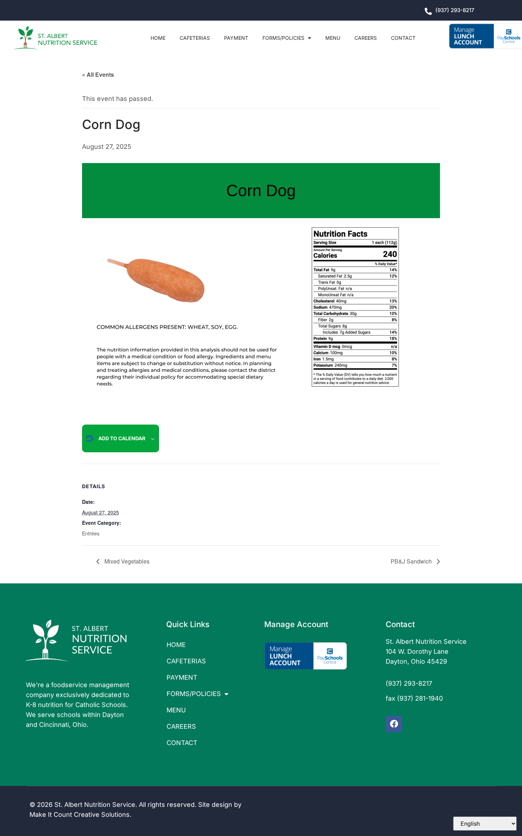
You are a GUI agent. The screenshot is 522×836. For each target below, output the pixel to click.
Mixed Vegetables (126, 561)
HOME (158, 38)
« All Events (98, 74)
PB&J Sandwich (412, 561)
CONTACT (403, 38)
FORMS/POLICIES (283, 38)
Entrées (90, 533)
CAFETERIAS (195, 38)
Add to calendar (121, 438)
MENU (332, 38)
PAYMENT (236, 38)
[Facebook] (394, 724)
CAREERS (365, 38)
